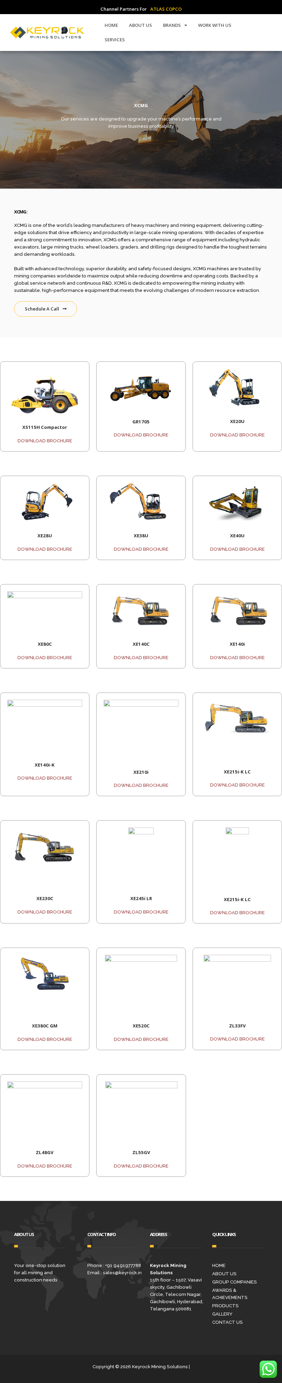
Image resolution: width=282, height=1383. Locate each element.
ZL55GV (141, 1152)
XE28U (44, 535)
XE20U (237, 421)
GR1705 (141, 422)
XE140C (141, 644)
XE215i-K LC (237, 772)
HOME (111, 25)
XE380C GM (44, 1026)
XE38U (141, 535)
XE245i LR (141, 898)
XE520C (141, 1026)
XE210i (141, 772)
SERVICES (115, 39)
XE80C (45, 644)
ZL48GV (45, 1152)
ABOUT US (140, 25)
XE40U (237, 535)
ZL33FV (237, 1026)
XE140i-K (45, 765)
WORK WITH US (214, 25)
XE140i (237, 644)
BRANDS (172, 25)
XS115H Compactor (44, 427)
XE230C (44, 898)
